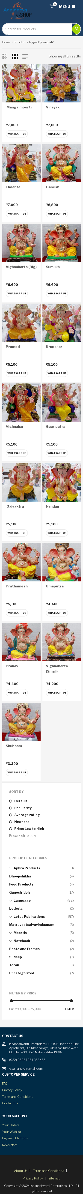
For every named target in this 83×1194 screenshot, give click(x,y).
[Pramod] (21, 322)
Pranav (12, 666)
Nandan (52, 506)
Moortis (20, 933)
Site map (54, 1178)
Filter (69, 1009)
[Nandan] (61, 482)
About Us (20, 1171)
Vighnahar (15, 427)
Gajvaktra (15, 506)
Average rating (27, 815)
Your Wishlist (11, 1132)
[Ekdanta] (21, 163)
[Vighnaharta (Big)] (21, 243)
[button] (51, 7)
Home (6, 42)
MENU (65, 6)
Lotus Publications (29, 917)
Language (22, 900)
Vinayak (52, 107)
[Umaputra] (61, 562)
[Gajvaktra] (21, 482)
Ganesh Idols (19, 892)
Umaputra (55, 586)
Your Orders (10, 1125)
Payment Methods (15, 1138)
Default (20, 801)
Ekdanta (13, 187)
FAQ (5, 1083)
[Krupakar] (61, 322)
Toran (14, 965)
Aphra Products (27, 868)
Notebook (22, 941)
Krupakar (54, 347)
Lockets (16, 908)
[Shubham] (21, 722)
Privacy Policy (12, 1090)
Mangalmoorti (19, 107)
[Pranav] (21, 642)
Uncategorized (21, 973)
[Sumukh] (61, 243)
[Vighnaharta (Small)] (61, 642)
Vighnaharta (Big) (21, 267)
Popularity (23, 808)
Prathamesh (17, 586)
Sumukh (53, 267)
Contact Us (10, 1103)
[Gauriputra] (61, 402)
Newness (21, 822)
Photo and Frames (24, 949)
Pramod (13, 347)
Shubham (14, 746)
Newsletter (9, 1145)
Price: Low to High (29, 829)
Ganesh (52, 187)
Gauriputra (55, 427)
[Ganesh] (61, 163)
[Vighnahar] (21, 402)
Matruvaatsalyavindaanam (31, 925)
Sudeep (15, 957)
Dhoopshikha (20, 876)
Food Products (21, 884)
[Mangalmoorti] (21, 83)
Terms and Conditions (17, 1096)
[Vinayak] (61, 83)
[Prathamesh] (21, 562)
